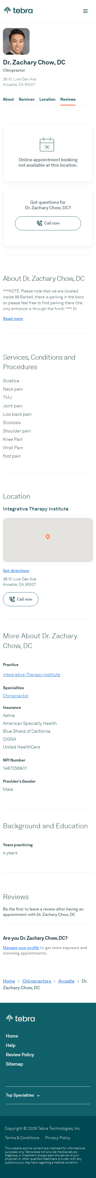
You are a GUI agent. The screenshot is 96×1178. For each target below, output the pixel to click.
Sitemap (14, 1064)
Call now (52, 223)
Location (47, 99)
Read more (13, 318)
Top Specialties (20, 1095)
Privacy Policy (57, 1137)
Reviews (68, 99)
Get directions (16, 570)
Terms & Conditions (22, 1137)
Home (9, 981)
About (8, 99)
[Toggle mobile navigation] (85, 11)
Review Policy (20, 1054)
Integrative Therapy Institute (31, 674)
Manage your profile (21, 947)
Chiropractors (37, 981)
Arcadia (66, 981)
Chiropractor (16, 695)
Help (11, 1045)
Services (26, 99)
